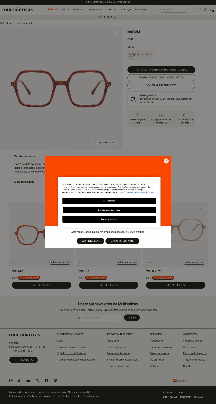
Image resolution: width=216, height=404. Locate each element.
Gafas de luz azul (122, 241)
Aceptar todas (109, 201)
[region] (109, 201)
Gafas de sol (90, 241)
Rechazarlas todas (109, 219)
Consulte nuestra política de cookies (140, 192)
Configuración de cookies (109, 210)
